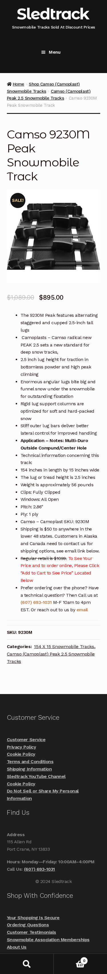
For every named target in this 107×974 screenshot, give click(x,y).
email (82, 609)
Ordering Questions (28, 924)
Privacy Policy (21, 747)
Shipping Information (29, 769)
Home (18, 84)
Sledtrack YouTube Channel (36, 776)
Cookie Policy (21, 754)
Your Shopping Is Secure (33, 917)
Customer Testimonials (31, 932)
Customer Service (26, 739)
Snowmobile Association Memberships (48, 939)
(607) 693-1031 (37, 602)
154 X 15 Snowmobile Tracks (64, 646)
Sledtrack (53, 13)
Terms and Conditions (30, 761)
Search (27, 964)
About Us (17, 947)
